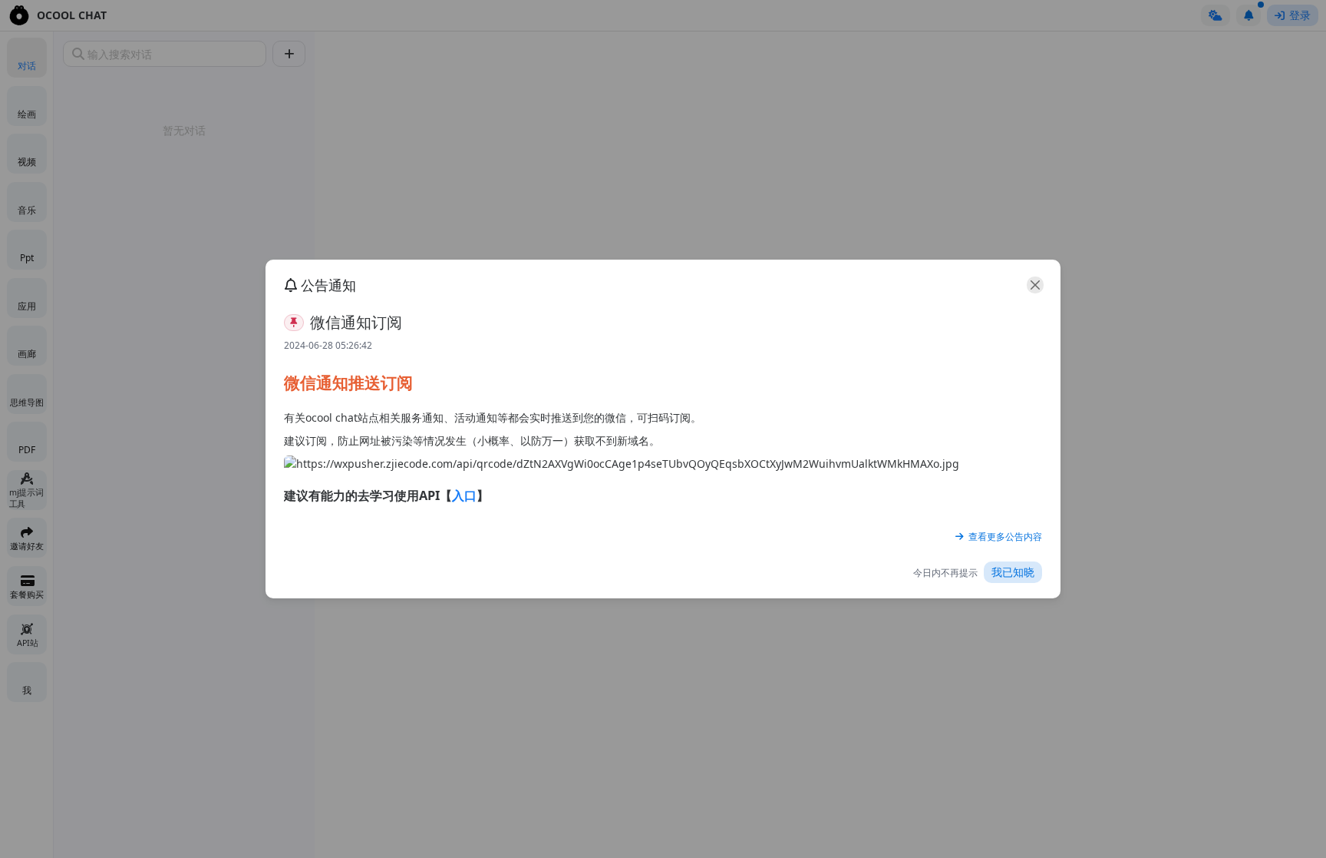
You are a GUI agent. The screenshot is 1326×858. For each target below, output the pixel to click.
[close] (1035, 285)
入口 (464, 495)
